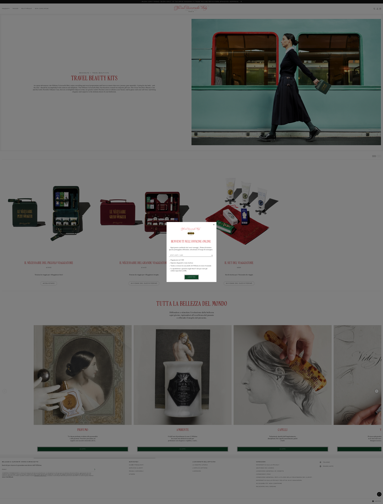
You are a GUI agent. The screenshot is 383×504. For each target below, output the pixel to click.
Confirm (191, 277)
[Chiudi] (214, 225)
